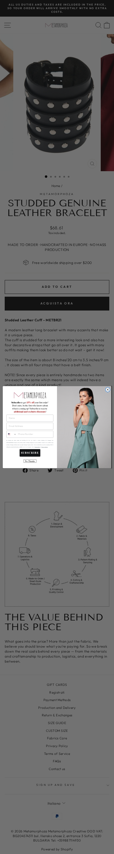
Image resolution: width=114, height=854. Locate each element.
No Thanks (30, 461)
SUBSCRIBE (30, 453)
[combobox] (12, 434)
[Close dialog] (107, 389)
